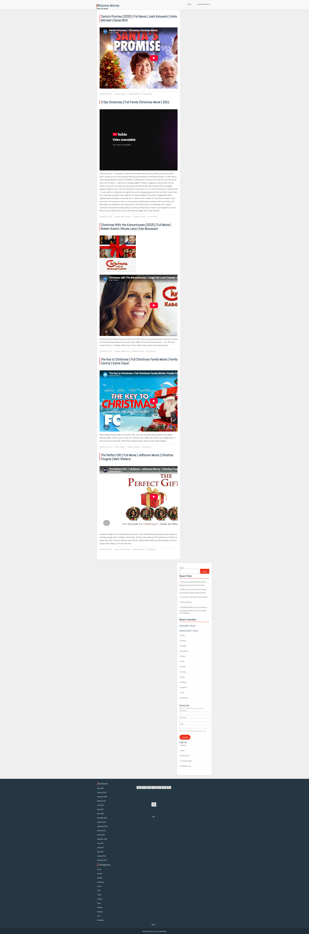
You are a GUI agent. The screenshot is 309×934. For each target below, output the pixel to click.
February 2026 (101, 792)
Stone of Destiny (186, 602)
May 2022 (100, 852)
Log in (183, 750)
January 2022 (101, 856)
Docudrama (185, 651)
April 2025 (100, 814)
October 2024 (101, 822)
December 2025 (102, 797)
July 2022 (100, 843)
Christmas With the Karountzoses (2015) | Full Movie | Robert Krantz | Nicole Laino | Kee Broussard (136, 227)
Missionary (184, 698)
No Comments (147, 94)
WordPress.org (186, 766)
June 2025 (100, 805)
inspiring (183, 687)
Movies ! (193, 625)
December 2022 (102, 839)
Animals (183, 640)
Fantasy (183, 672)
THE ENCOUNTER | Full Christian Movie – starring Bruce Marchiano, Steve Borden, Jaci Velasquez (193, 610)
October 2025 (101, 801)
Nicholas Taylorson (134, 94)
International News (203, 4)
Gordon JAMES (183, 625)
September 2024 (102, 826)
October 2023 (101, 830)
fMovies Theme (147, 931)
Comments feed (186, 761)
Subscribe (185, 737)
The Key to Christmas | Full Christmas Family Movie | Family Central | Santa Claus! (139, 361)
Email (181, 724)
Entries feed (185, 756)
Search (181, 568)
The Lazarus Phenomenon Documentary (194, 597)
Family (123, 217)
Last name (182, 717)
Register (183, 745)
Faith (182, 661)
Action (183, 635)
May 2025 (100, 809)
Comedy (117, 94)
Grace (183, 677)
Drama (117, 549)
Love (128, 351)
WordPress (163, 931)
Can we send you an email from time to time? (194, 731)
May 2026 (100, 788)
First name (182, 711)
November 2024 (102, 818)
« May (153, 817)
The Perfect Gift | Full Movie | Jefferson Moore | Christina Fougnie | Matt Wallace (137, 457)
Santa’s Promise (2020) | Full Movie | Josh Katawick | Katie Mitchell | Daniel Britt (139, 18)
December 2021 (102, 860)
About (189, 4)
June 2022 (100, 847)
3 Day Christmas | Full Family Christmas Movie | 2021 (135, 102)
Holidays (123, 94)
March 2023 (101, 835)
